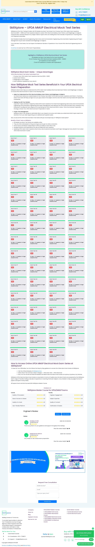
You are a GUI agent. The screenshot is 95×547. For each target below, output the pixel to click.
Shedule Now (47, 501)
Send (91, 539)
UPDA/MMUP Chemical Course (53, 518)
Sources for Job (32, 519)
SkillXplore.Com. (37, 371)
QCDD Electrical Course (74, 513)
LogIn (82, 19)
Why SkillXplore (56, 20)
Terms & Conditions (7, 545)
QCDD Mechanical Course (75, 512)
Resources (46, 19)
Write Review (66, 414)
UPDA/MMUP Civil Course (51, 512)
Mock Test (16, 19)
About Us (30, 512)
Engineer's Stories (33, 517)
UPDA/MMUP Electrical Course (53, 517)
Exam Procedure (35, 19)
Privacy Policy (16, 545)
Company (31, 510)
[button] (15, 462)
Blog (29, 514)
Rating (58, 414)
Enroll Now (14, 48)
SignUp (88, 19)
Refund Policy (26, 545)
